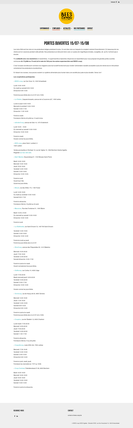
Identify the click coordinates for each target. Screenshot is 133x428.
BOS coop (18, 143)
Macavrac (18, 208)
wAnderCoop (19, 122)
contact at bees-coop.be (75, 415)
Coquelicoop (19, 345)
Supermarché (44, 28)
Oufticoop (18, 270)
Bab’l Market (19, 157)
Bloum (17, 188)
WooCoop (18, 247)
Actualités (67, 28)
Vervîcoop (18, 294)
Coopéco (18, 319)
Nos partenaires (79, 28)
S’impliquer (56, 28)
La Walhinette (19, 226)
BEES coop (19, 81)
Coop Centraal (20, 368)
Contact (90, 28)
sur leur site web (25, 153)
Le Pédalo (18, 99)
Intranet (113, 2)
